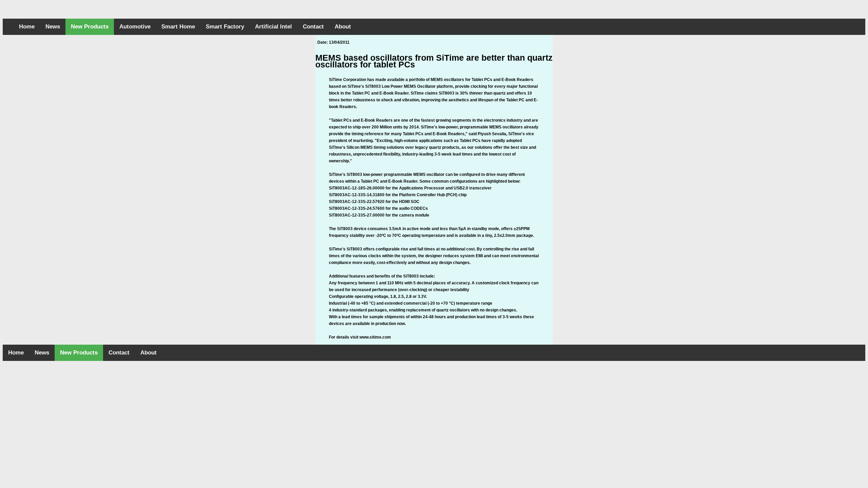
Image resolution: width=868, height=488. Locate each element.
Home (27, 26)
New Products (89, 26)
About (343, 26)
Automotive (135, 26)
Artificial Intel (273, 26)
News (52, 26)
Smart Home (178, 26)
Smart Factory (225, 26)
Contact (313, 26)
